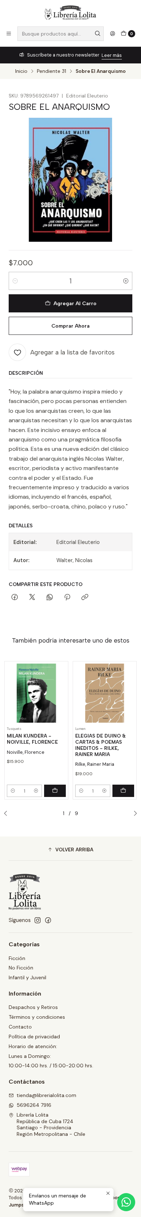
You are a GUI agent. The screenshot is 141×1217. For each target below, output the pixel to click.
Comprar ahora (70, 326)
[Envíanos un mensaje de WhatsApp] (126, 1202)
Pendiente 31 (51, 71)
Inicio (21, 71)
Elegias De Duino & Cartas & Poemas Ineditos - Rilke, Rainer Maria (100, 745)
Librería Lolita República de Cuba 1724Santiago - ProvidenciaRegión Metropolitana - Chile (51, 1124)
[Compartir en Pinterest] (67, 597)
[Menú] (8, 34)
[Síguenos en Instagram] (37, 920)
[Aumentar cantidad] (126, 281)
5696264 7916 (34, 1105)
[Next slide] (133, 813)
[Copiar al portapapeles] (85, 597)
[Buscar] (97, 33)
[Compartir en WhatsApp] (50, 597)
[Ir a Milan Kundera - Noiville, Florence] (36, 693)
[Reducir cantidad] (15, 281)
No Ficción (21, 967)
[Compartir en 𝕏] (32, 597)
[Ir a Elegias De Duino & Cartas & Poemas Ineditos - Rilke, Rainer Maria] (104, 693)
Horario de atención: (33, 1046)
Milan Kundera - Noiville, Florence (32, 739)
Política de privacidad (34, 1036)
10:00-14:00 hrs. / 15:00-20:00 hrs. (51, 1065)
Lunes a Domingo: (30, 1056)
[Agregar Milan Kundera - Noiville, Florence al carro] (55, 791)
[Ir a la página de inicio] (70, 12)
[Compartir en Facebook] (15, 597)
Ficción (17, 958)
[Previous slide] (7, 813)
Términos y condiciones (37, 1017)
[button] (70, 849)
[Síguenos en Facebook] (48, 920)
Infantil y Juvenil (27, 977)
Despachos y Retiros (33, 1007)
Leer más (112, 55)
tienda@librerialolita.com (46, 1095)
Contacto (20, 1026)
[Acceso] (112, 34)
